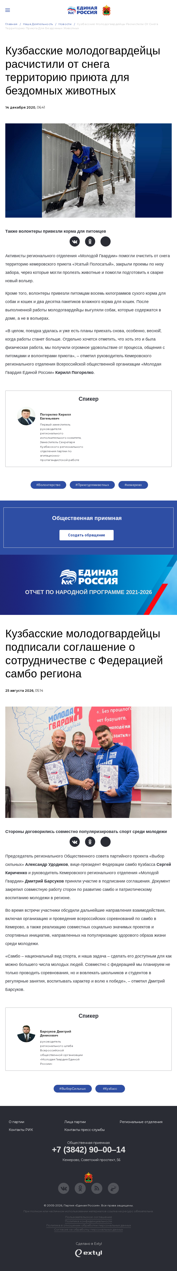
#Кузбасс (110, 1088)
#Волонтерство (48, 485)
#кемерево (133, 485)
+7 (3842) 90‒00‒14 (88, 1149)
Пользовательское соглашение (88, 1217)
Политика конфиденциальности (88, 1221)
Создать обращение (86, 535)
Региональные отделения (141, 1122)
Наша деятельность (38, 24)
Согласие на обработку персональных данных (88, 1229)
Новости (65, 24)
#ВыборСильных (72, 1088)
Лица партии (75, 1122)
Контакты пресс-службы (84, 1130)
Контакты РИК (21, 1130)
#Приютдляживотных (92, 485)
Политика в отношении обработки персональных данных (88, 1225)
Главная (11, 24)
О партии (16, 1122)
